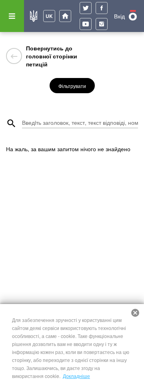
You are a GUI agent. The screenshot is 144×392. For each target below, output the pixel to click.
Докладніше (76, 375)
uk (49, 16)
